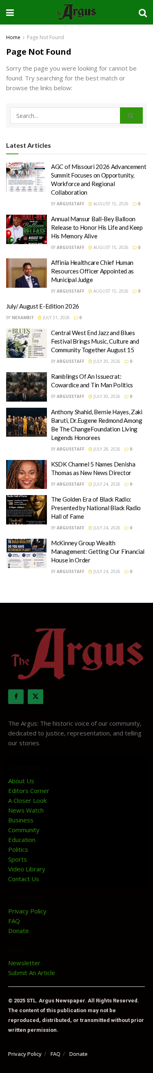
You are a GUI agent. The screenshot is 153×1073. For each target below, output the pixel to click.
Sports (17, 859)
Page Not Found (45, 37)
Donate (18, 930)
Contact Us (23, 879)
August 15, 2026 (110, 204)
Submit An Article (31, 973)
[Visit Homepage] (76, 12)
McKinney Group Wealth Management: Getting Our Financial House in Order (97, 551)
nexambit (23, 317)
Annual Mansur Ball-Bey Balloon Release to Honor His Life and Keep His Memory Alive (97, 227)
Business (20, 820)
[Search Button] (143, 12)
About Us (21, 781)
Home (13, 37)
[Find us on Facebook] (16, 696)
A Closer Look (27, 800)
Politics (18, 849)
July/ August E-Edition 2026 (42, 306)
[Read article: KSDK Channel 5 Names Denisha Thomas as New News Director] (26, 474)
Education (21, 839)
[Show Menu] (10, 12)
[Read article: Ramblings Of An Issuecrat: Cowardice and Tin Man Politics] (26, 387)
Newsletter (24, 963)
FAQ (14, 921)
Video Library (26, 869)
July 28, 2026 (106, 449)
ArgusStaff (70, 204)
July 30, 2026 (106, 361)
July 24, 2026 (106, 484)
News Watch (26, 810)
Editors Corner (28, 790)
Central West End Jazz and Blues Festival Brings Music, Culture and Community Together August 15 (95, 341)
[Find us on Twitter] (35, 696)
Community (24, 830)
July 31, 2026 (56, 317)
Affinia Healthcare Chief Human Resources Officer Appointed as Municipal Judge (92, 271)
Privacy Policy (27, 911)
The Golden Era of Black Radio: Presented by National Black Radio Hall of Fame (96, 507)
